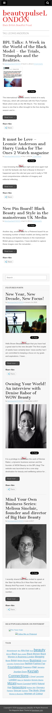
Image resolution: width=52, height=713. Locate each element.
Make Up (20, 680)
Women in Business (16, 694)
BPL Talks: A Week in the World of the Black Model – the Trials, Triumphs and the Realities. (25, 51)
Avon (31, 650)
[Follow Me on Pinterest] (26, 634)
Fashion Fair (39, 663)
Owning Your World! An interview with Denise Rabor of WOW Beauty (25, 390)
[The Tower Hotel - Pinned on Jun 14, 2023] (16, 630)
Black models (22, 654)
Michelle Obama (37, 680)
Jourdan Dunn (20, 671)
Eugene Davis (19, 664)
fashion (29, 663)
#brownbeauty (12, 651)
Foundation (15, 666)
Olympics (40, 687)
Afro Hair (25, 650)
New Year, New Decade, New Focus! (24, 296)
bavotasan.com (37, 710)
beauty (39, 650)
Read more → (9, 117)
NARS (34, 683)
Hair (34, 667)
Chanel (44, 660)
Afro (19, 650)
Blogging (39, 656)
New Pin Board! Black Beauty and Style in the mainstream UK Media (25, 213)
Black (14, 654)
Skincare (17, 690)
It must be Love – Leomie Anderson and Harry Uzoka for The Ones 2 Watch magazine (26, 146)
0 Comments (38, 64)
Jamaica (40, 667)
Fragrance (27, 667)
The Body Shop (37, 690)
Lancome (40, 676)
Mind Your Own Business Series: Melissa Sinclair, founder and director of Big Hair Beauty (25, 508)
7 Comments (36, 156)
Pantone (10, 691)
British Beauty (23, 660)
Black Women (33, 654)
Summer (25, 691)
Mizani (11, 683)
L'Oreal (32, 676)
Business (35, 660)
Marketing (27, 680)
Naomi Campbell (24, 684)
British (14, 660)
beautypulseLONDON (25, 16)
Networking (19, 687)
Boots (8, 660)
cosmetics (10, 664)
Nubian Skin (31, 688)
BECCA (8, 654)
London (13, 679)
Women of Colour (33, 693)
